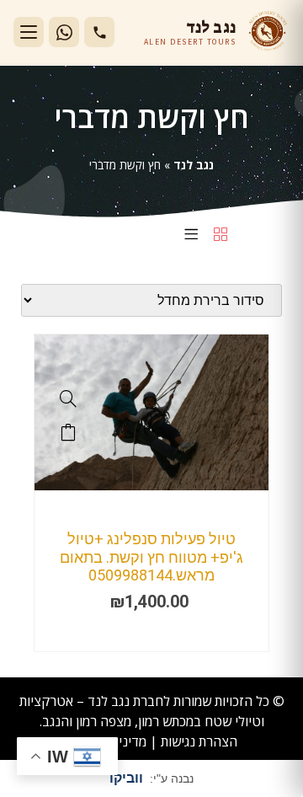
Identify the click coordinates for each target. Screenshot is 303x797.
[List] (191, 235)
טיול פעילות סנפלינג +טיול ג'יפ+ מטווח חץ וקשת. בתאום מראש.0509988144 (151, 557)
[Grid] (220, 235)
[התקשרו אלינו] (99, 32)
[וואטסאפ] (64, 32)
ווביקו (126, 778)
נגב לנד (193, 165)
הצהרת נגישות (199, 741)
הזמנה (68, 432)
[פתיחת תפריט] (28, 32)
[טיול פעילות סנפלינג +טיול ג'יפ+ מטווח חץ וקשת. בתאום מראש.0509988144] (151, 486)
